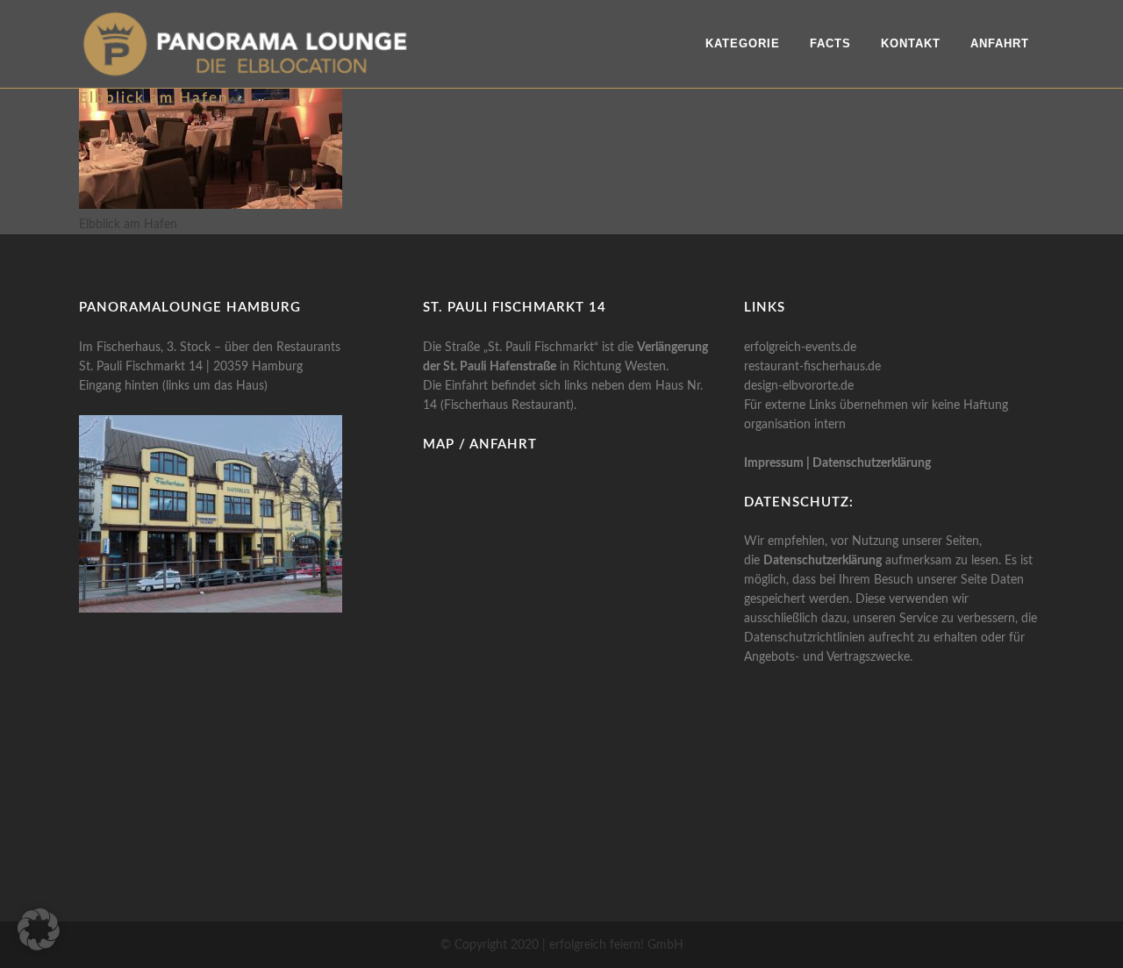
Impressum (774, 463)
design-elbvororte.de (799, 386)
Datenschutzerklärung (871, 463)
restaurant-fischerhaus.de (812, 367)
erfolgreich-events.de (800, 347)
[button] (38, 929)
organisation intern (795, 425)
